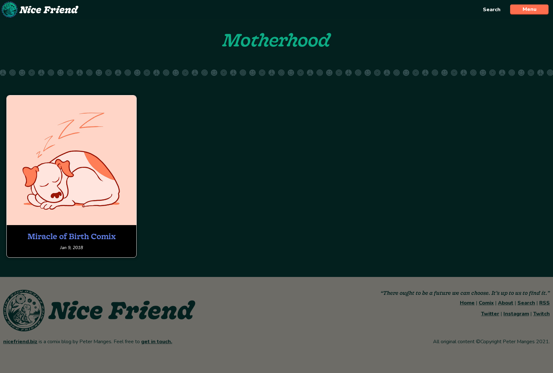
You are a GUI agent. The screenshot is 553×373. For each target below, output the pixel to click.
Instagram (516, 313)
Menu (529, 9)
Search (492, 9)
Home (467, 302)
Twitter (490, 313)
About (505, 302)
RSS (544, 302)
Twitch (541, 313)
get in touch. (156, 341)
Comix (486, 302)
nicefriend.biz (20, 341)
